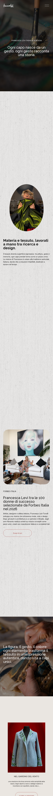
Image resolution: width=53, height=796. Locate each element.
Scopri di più (17, 533)
